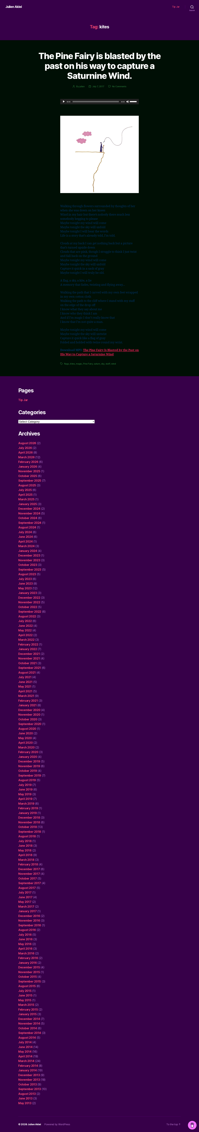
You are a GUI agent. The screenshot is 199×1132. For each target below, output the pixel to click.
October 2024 (27, 518)
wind (113, 363)
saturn (97, 363)
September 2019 (29, 775)
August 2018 (27, 836)
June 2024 (25, 536)
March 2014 (26, 1061)
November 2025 (29, 471)
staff (108, 363)
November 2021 (29, 658)
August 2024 (27, 527)
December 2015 (29, 967)
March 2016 (26, 953)
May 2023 (25, 588)
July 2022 (25, 621)
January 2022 (27, 649)
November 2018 (29, 822)
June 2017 (25, 897)
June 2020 (25, 733)
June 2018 (25, 845)
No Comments (119, 86)
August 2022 (27, 616)
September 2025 (29, 480)
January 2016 (27, 962)
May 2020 (25, 738)
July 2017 (25, 892)
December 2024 (29, 508)
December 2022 (29, 597)
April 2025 (25, 494)
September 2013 (29, 1089)
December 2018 (29, 817)
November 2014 (29, 1023)
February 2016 (28, 958)
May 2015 (24, 1000)
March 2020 (26, 747)
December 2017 (29, 869)
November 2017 (29, 873)
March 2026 (26, 457)
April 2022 (25, 635)
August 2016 (27, 930)
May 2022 (25, 630)
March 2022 (26, 639)
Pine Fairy (88, 363)
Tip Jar (176, 6)
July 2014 (25, 1042)
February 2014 (28, 1065)
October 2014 (27, 1028)
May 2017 (24, 902)
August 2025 (27, 485)
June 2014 (25, 1047)
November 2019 (29, 766)
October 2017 (27, 878)
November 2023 (29, 560)
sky (102, 363)
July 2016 (25, 934)
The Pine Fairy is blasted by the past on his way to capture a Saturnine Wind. (99, 66)
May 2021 (24, 686)
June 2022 (25, 625)
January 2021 (27, 705)
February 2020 (28, 752)
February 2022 (28, 644)
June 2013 (25, 1098)
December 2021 (29, 654)
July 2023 (25, 579)
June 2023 (25, 583)
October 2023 (27, 565)
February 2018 (28, 864)
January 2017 (27, 911)
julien (82, 86)
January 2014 (27, 1070)
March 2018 (26, 859)
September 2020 (29, 724)
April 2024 (25, 541)
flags (66, 363)
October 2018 (27, 827)
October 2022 (27, 607)
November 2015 (29, 972)
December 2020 (29, 710)
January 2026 (27, 466)
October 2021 (27, 663)
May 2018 (25, 850)
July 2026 (25, 448)
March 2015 (26, 1005)
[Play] (63, 101)
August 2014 (27, 1037)
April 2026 (25, 452)
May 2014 (25, 1051)
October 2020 (27, 719)
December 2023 (29, 555)
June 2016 (25, 939)
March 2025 (26, 499)
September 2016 (29, 925)
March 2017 (26, 906)
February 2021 (28, 700)
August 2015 (27, 986)
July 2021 (25, 677)
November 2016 (29, 920)
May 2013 (24, 1103)
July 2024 (25, 532)
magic (79, 363)
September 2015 (29, 981)
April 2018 (25, 855)
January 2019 (27, 813)
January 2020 (27, 757)
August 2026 (27, 443)
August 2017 (27, 888)
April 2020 (25, 742)
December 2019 (29, 761)
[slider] (133, 101)
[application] (99, 101)
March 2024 (26, 546)
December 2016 (29, 916)
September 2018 (29, 831)
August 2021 (27, 672)
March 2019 (26, 803)
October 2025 (27, 476)
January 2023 (27, 593)
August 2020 (27, 728)
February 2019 (28, 808)
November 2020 (29, 714)
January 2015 (27, 1014)
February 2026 (28, 462)
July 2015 (25, 991)
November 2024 (29, 513)
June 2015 (25, 995)
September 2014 (29, 1033)
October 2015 (27, 976)
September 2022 (29, 611)
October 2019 (27, 770)
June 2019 (25, 789)
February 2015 (28, 1009)
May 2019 (25, 794)
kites (72, 363)
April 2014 (25, 1056)
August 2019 (27, 780)
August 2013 (27, 1094)
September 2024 (29, 522)
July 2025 (25, 490)
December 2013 (29, 1075)
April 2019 (25, 799)
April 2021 (25, 691)
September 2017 (29, 883)
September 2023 (29, 569)
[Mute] (127, 101)
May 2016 (25, 944)
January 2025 (27, 504)
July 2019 (25, 785)
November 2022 (29, 602)
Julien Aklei (13, 6)
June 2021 (25, 682)
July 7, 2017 (98, 86)
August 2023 (27, 574)
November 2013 (29, 1079)
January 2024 (27, 551)
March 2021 (26, 696)
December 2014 (29, 1019)
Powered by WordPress (57, 1124)
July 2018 (25, 841)
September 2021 (29, 668)
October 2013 (27, 1084)
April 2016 (25, 948)
